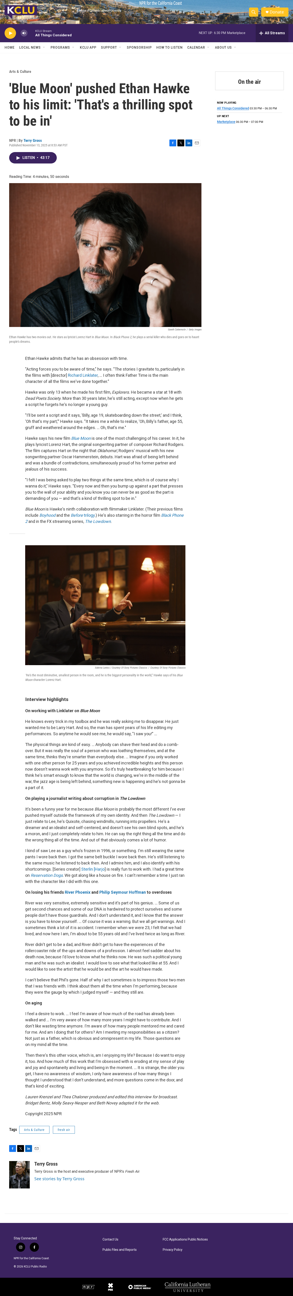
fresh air (64, 1130)
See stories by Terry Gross (59, 1178)
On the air (249, 81)
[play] (10, 33)
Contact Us (110, 1239)
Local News (30, 47)
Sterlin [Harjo (93, 869)
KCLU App (88, 47)
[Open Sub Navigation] (44, 47)
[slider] (31, 33)
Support (109, 47)
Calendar (196, 47)
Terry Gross (33, 140)
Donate (277, 12)
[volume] (24, 33)
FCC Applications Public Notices (185, 1239)
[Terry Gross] (19, 1174)
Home (10, 47)
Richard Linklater (83, 375)
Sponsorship (139, 47)
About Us (223, 47)
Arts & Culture (20, 71)
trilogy (83, 515)
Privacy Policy (172, 1249)
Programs (60, 47)
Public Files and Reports (120, 1249)
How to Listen (169, 47)
